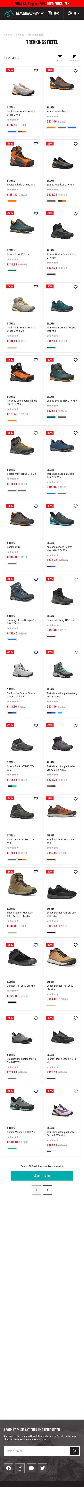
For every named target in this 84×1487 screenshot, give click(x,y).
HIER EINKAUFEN (58, 3)
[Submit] (74, 1451)
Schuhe (20, 34)
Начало (8, 34)
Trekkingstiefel (36, 34)
